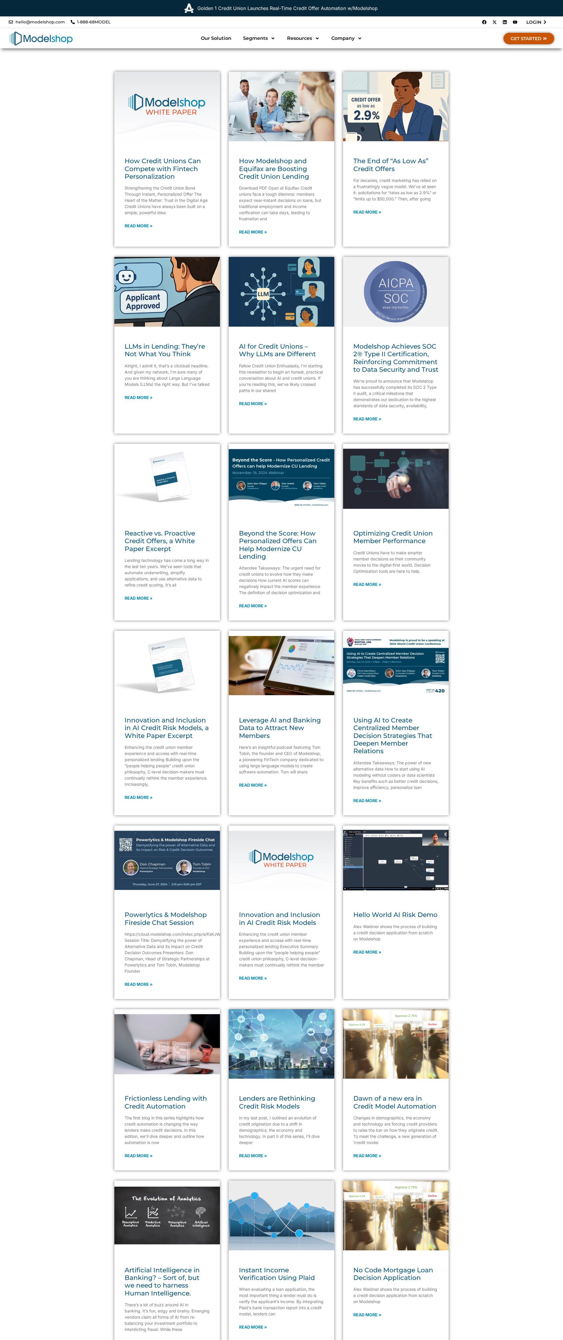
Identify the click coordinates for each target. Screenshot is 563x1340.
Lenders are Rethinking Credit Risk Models (277, 1102)
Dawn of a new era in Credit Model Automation (394, 1102)
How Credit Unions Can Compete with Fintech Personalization (163, 168)
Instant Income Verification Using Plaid (277, 1274)
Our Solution (216, 38)
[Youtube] (515, 22)
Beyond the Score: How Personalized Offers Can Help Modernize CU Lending (278, 544)
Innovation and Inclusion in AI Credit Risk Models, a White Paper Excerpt (167, 728)
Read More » (138, 225)
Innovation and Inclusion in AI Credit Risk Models (279, 918)
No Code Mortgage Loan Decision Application (393, 1274)
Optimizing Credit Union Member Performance (393, 537)
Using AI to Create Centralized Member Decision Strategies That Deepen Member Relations (392, 735)
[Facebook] (484, 22)
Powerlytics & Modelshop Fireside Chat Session (166, 918)
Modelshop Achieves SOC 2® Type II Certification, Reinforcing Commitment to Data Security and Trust (395, 358)
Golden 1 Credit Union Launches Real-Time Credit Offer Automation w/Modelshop (287, 8)
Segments (255, 38)
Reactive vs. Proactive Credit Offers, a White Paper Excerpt (160, 541)
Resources (299, 38)
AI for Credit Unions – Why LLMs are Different (277, 350)
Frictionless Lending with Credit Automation (166, 1102)
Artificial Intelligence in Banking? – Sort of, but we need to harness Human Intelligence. (162, 1281)
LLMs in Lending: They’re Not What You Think (165, 350)
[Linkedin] (504, 22)
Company (343, 38)
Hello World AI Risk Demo (395, 915)
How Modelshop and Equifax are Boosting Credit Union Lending (274, 168)
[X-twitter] (494, 22)
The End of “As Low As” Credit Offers (390, 165)
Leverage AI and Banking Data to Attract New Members (280, 728)
